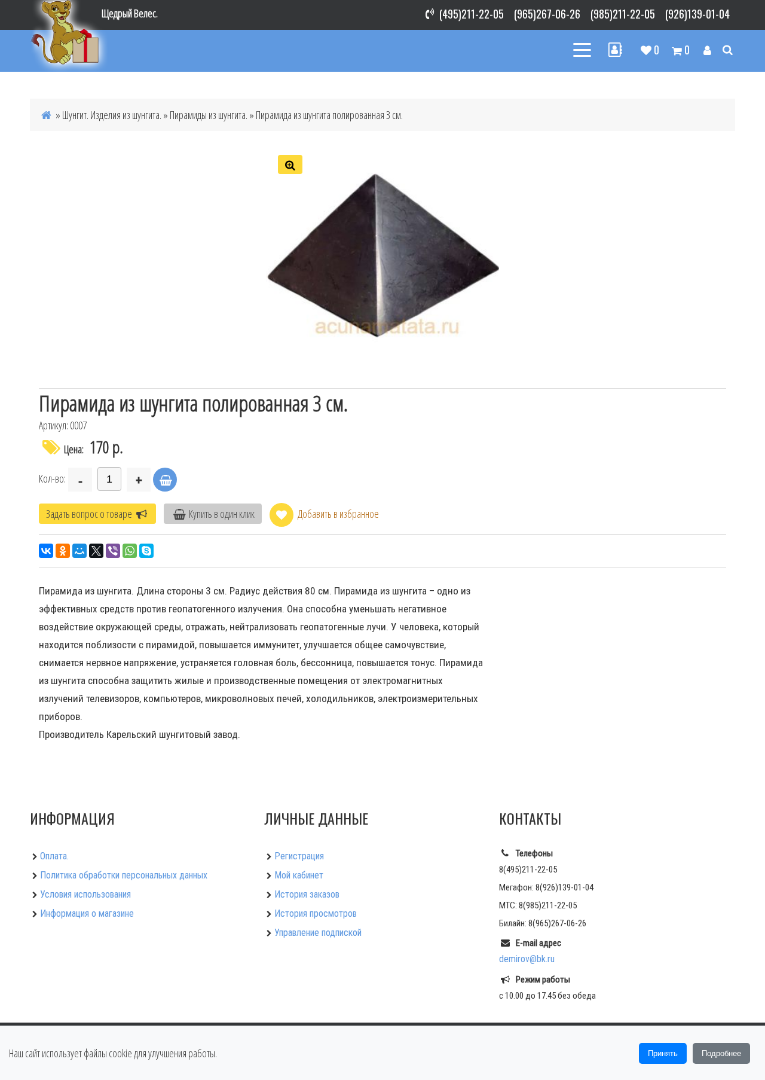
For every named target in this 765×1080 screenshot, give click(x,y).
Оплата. (54, 856)
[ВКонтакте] (46, 551)
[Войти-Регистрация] (707, 49)
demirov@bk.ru (527, 959)
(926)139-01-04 (697, 14)
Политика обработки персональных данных (123, 875)
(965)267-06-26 (547, 14)
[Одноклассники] (63, 551)
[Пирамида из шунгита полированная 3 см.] (382, 259)
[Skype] (146, 551)
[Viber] (113, 551)
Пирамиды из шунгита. (208, 115)
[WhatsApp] (130, 551)
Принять (663, 1053)
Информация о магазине (87, 913)
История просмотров (315, 913)
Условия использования (85, 894)
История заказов (306, 894)
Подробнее (721, 1053)
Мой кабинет (298, 875)
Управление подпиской (318, 932)
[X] (96, 551)
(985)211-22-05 (622, 14)
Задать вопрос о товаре (90, 514)
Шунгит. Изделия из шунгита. (111, 115)
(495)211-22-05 (471, 14)
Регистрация (299, 856)
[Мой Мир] (79, 551)
